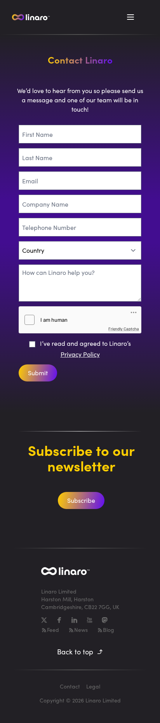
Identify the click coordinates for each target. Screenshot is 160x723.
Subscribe (81, 500)
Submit (38, 373)
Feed (53, 629)
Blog (108, 629)
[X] (44, 620)
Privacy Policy (80, 354)
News (81, 629)
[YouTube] (89, 620)
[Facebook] (59, 620)
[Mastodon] (105, 620)
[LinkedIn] (74, 620)
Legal (93, 686)
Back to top (75, 651)
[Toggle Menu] (130, 17)
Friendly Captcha (123, 328)
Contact (70, 686)
